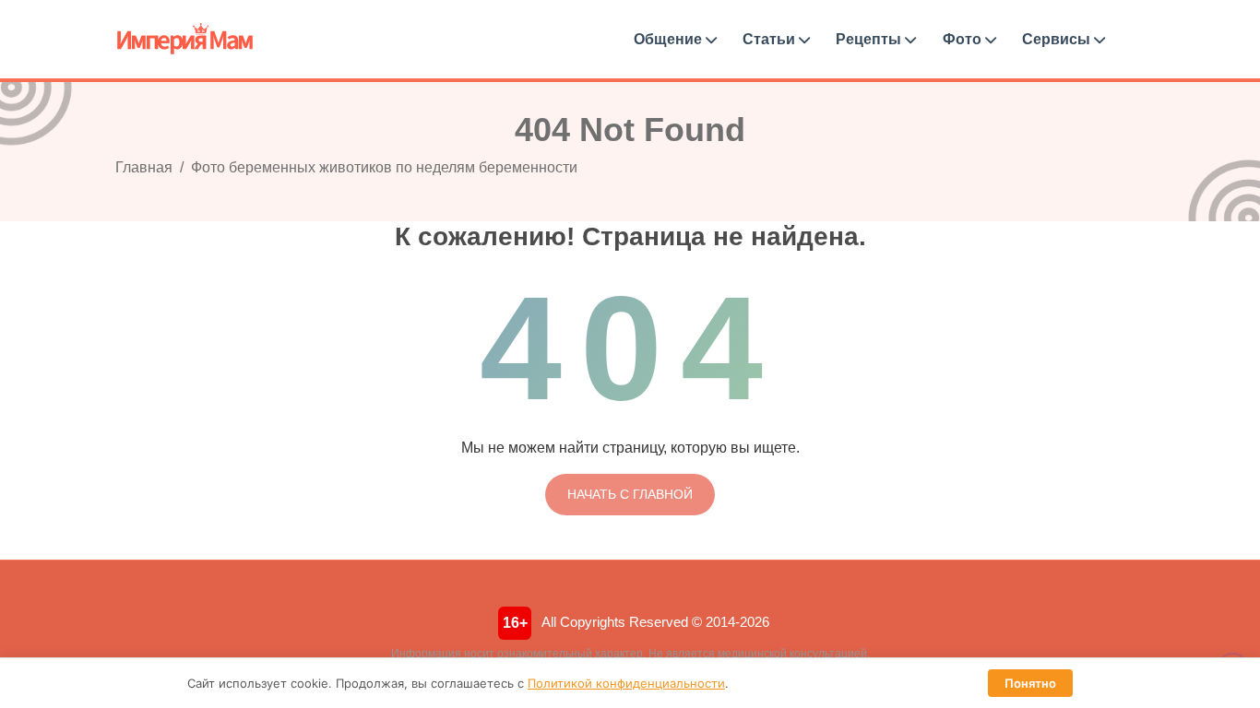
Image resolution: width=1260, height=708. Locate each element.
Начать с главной (630, 494)
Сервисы (1058, 39)
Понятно (1030, 683)
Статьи (771, 39)
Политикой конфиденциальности (626, 683)
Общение (670, 39)
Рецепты (870, 39)
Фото (964, 39)
